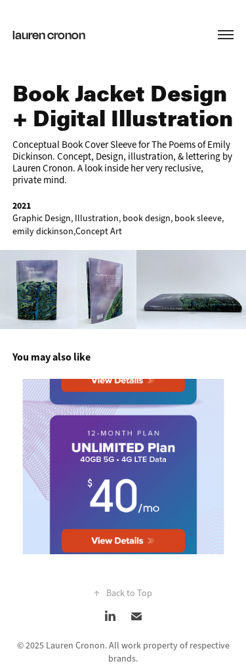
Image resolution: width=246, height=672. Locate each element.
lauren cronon (48, 34)
